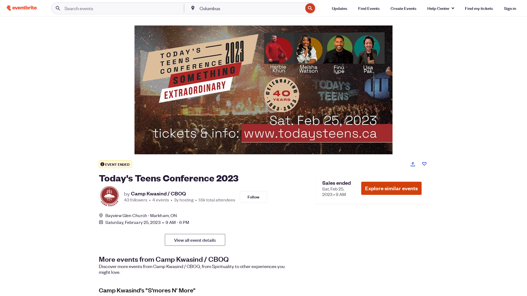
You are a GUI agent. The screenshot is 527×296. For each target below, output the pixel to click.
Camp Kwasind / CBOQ (158, 193)
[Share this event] (412, 164)
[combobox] (250, 8)
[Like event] (424, 164)
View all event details (195, 240)
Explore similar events (391, 188)
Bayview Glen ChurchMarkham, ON (141, 215)
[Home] (22, 8)
